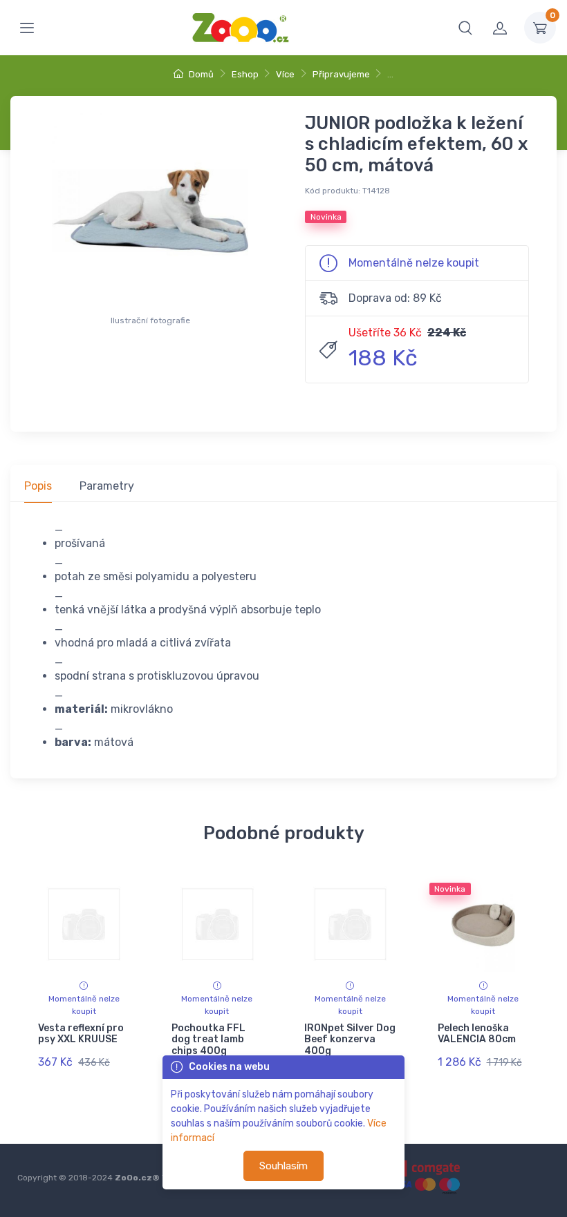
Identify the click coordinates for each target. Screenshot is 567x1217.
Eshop (245, 74)
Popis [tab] (38, 485)
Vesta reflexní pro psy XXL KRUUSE (81, 1034)
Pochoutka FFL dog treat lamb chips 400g (208, 1039)
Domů (200, 74)
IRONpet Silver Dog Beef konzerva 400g (350, 1039)
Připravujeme (341, 74)
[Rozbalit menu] (27, 27)
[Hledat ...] (465, 27)
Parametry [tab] (107, 485)
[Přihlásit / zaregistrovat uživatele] (500, 28)
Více (285, 74)
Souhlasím (283, 1166)
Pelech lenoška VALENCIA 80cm (477, 1034)
